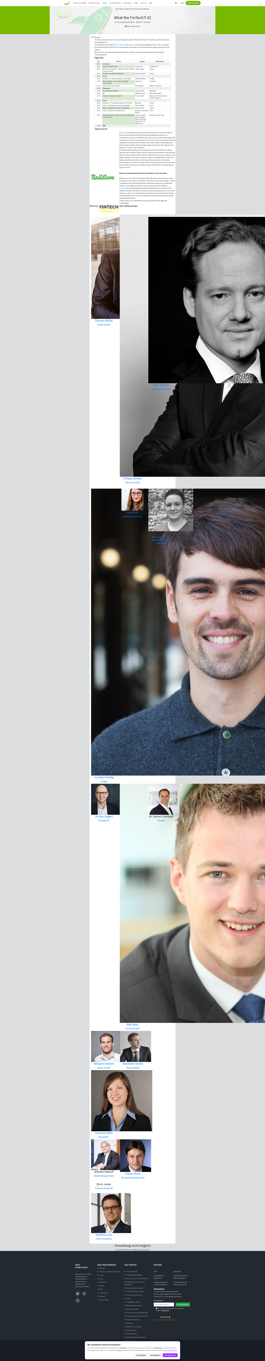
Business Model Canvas (134, 1288)
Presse (101, 1275)
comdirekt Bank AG (132, 516)
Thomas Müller (104, 320)
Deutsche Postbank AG (133, 1177)
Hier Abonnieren (183, 1304)
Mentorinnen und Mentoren (136, 1337)
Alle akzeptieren (170, 1355)
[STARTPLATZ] (67, 3)
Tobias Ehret (132, 1173)
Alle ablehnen (141, 1355)
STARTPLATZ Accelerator (135, 1291)
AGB (100, 1289)
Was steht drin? (158, 1300)
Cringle (104, 781)
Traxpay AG (104, 820)
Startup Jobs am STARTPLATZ (137, 1316)
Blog (150, 3)
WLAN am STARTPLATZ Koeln (109, 1272)
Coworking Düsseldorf (134, 1275)
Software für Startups (134, 1327)
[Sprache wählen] (177, 3)
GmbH (106, 324)
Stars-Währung (120, 45)
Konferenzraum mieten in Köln (137, 1278)
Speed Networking (133, 1320)
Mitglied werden (193, 3)
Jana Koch (132, 512)
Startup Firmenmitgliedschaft (137, 1313)
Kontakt (102, 1268)
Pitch (128, 1298)
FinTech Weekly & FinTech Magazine (161, 540)
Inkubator (130, 1323)
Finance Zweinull (104, 1188)
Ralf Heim (132, 1024)
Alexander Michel (133, 1063)
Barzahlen (104, 1137)
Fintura (161, 820)
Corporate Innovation (134, 1295)
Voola (100, 324)
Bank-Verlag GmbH (104, 1175)
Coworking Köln (132, 1271)
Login (182, 3)
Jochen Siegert (104, 816)
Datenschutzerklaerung (169, 1350)
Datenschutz (104, 1300)
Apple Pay (132, 45)
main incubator (104, 1238)
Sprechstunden (131, 1334)
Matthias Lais (104, 1235)
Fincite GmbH (132, 1028)
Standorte (103, 1282)
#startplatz (120, 1250)
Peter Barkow (161, 385)
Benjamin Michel (104, 1063)
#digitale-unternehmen (141, 1250)
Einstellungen (155, 1355)
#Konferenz (128, 1250)
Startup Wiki (130, 1330)
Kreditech (159, 45)
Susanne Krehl (104, 1133)
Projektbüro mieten (133, 1302)
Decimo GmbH (132, 482)
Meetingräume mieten (134, 1306)
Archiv (101, 1286)
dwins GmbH (103, 1067)
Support (102, 1296)
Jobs (101, 1279)
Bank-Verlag (123, 133)
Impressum (103, 1293)
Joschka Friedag (104, 777)
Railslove (122, 188)
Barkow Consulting (161, 389)
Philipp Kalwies (132, 478)
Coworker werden (132, 1309)
